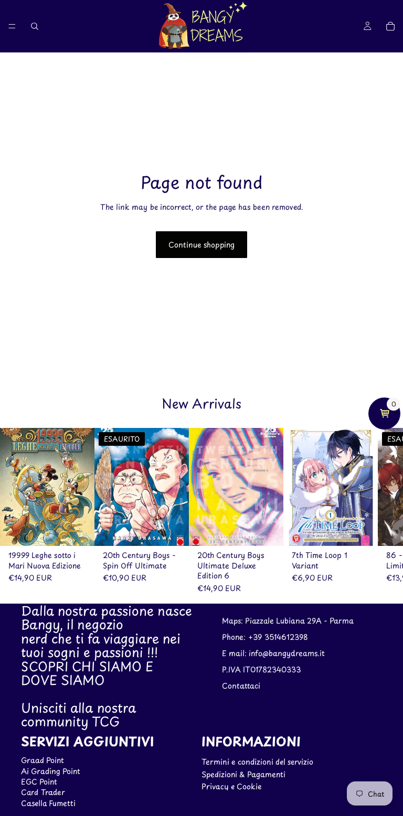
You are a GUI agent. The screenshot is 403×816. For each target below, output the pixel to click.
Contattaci (241, 685)
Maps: (233, 621)
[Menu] (12, 26)
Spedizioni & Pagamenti (243, 774)
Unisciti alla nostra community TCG (78, 714)
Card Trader (43, 792)
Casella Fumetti (48, 803)
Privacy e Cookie (231, 786)
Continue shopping (201, 244)
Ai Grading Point (50, 771)
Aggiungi (87, 529)
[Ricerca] (34, 26)
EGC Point (39, 781)
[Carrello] (390, 26)
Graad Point (42, 760)
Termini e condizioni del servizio (257, 762)
